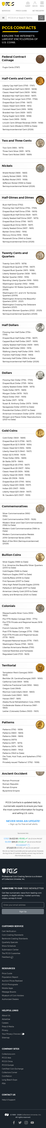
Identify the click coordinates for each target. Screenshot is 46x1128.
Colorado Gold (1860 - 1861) (15, 695)
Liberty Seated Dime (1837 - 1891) (18, 228)
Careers (5, 1023)
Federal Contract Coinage (14, 58)
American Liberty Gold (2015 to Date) (20, 591)
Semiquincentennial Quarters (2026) (20, 314)
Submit (27, 6)
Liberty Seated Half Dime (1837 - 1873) (20, 218)
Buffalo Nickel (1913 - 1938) (15, 179)
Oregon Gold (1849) (12, 688)
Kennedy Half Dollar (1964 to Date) (19, 358)
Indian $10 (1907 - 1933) (14, 488)
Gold (6, 838)
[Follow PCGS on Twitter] (20, 1122)
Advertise (6, 1019)
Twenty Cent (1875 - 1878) (15, 263)
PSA (3, 1083)
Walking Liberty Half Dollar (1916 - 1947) (21, 351)
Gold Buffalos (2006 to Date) (16, 578)
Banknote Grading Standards (15, 938)
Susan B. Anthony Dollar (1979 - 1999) (20, 403)
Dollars (7, 373)
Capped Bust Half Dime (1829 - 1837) (20, 215)
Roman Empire (10, 787)
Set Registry (38, 11)
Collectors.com (8, 1054)
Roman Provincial (11, 780)
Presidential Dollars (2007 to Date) (19, 410)
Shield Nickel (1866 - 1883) (15, 173)
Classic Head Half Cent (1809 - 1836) (19, 92)
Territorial (9, 665)
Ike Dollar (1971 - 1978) (13, 400)
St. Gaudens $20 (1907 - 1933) (16, 495)
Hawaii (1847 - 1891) (12, 698)
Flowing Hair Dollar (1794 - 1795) (18, 380)
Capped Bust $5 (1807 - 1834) (16, 468)
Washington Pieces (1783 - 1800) (18, 644)
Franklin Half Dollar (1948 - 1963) (18, 355)
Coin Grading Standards (12, 935)
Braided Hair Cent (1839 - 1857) (17, 112)
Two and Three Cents (17, 140)
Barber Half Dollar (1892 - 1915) (17, 348)
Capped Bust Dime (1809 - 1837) (18, 225)
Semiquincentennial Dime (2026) (18, 241)
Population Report (10, 977)
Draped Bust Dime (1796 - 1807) (18, 221)
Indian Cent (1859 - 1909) (14, 119)
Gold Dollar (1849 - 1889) (14, 438)
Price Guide (21, 11)
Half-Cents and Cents (17, 78)
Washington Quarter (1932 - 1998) (18, 284)
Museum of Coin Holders (13, 995)
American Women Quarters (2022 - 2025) (22, 310)
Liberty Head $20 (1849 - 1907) (17, 491)
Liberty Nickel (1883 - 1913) (15, 176)
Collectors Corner (9, 1072)
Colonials (8, 606)
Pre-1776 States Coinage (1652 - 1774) (20, 619)
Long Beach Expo (9, 1080)
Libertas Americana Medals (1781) (18, 647)
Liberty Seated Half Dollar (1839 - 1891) (21, 345)
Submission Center (10, 950)
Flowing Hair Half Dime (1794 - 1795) (20, 208)
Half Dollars (10, 325)
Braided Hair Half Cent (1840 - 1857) (19, 96)
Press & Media (8, 1026)
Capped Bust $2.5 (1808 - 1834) (17, 444)
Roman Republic (11, 784)
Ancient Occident (14, 773)
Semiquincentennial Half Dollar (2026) (21, 361)
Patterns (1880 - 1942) (13, 749)
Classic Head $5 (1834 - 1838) (16, 471)
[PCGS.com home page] (8, 4)
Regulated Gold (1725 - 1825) (16, 654)
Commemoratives (15, 506)
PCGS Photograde (10, 984)
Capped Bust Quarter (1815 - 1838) (19, 270)
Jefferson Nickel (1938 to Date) (17, 183)
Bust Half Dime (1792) (13, 204)
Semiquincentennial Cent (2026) (18, 129)
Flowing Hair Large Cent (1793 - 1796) (20, 99)
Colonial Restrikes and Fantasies (18, 651)
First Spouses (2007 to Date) (16, 581)
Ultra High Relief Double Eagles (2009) (21, 584)
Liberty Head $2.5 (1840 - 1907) (17, 451)
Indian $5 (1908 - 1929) (13, 478)
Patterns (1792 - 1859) (13, 729)
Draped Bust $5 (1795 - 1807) (16, 465)
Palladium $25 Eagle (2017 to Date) (19, 588)
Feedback (6, 957)
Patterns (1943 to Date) (13, 753)
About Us (6, 1015)
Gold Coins (9, 430)
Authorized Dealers (10, 999)
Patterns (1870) (10, 739)
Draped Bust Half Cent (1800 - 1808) (20, 89)
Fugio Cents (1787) (11, 67)
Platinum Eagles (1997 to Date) (17, 574)
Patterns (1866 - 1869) (13, 736)
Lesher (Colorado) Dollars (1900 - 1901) (21, 711)
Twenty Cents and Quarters (15, 254)
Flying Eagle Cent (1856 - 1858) (17, 116)
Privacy (5, 1030)
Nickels (7, 166)
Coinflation (7, 1076)
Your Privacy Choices (11, 1034)
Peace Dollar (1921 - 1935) (14, 397)
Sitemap (5, 1037)
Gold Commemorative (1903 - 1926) (19, 519)
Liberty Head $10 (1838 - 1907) (17, 485)
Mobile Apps (7, 988)
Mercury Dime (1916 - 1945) (15, 235)
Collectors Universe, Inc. (31, 1115)
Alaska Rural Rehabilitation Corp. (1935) (21, 702)
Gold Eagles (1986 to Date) (15, 571)
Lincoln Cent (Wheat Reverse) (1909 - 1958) (23, 123)
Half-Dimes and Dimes (18, 197)
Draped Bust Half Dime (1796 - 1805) (20, 211)
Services (6, 11)
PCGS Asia (6, 1058)
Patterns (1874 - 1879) (13, 746)
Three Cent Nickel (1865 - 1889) (17, 154)
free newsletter (33, 888)
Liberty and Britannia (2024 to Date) (20, 594)
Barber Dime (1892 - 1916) (15, 231)
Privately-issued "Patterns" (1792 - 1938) (21, 762)
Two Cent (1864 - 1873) (13, 148)
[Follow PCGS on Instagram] (26, 1122)
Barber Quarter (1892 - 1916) (16, 277)
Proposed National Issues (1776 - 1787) (20, 640)
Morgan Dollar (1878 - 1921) (15, 393)
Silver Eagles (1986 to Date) (15, 562)
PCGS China (7, 1061)
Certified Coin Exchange (12, 1069)
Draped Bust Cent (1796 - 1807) (17, 102)
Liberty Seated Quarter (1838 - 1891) (19, 273)
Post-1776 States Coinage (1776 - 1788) (21, 631)
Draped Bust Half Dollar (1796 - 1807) (20, 338)
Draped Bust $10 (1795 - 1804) (17, 481)
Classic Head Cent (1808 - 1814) (17, 106)
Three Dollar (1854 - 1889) (14, 458)
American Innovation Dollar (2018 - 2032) (22, 413)
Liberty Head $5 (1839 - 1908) (16, 475)
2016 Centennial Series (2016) (17, 537)
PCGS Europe (8, 1065)
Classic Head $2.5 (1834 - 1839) (17, 448)
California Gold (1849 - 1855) (16, 681)
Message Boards (9, 992)
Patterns (8, 722)
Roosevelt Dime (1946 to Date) (17, 238)
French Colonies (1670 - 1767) (16, 628)
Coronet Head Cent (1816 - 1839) (18, 109)
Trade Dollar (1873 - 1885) (14, 390)
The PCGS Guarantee (11, 953)
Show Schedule (9, 946)
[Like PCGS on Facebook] (14, 1122)
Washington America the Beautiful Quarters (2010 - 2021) (19, 300)
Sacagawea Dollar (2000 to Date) (18, 407)
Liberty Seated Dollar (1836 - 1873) (19, 386)
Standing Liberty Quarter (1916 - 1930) (20, 280)
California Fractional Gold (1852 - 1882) (21, 685)
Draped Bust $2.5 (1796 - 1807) (17, 441)
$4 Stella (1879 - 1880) (13, 461)
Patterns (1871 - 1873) (12, 743)
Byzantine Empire (11, 791)
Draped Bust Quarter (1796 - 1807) (19, 267)
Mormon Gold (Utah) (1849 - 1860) (19, 692)
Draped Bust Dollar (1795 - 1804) (18, 383)
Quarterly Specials (10, 942)
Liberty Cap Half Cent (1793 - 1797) (19, 85)
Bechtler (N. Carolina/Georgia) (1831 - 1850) (23, 678)
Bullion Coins (11, 555)
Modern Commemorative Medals (18, 534)
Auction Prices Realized (12, 981)
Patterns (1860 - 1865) (13, 733)
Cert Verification (9, 931)
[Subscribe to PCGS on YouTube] (32, 1122)
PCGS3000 (21, 845)
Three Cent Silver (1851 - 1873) (16, 151)
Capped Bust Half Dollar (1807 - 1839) (20, 341)
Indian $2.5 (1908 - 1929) (14, 454)
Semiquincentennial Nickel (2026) (19, 186)
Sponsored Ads (23, 833)
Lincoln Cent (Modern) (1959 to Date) (20, 126)
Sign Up (22, 911)
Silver (8, 842)
